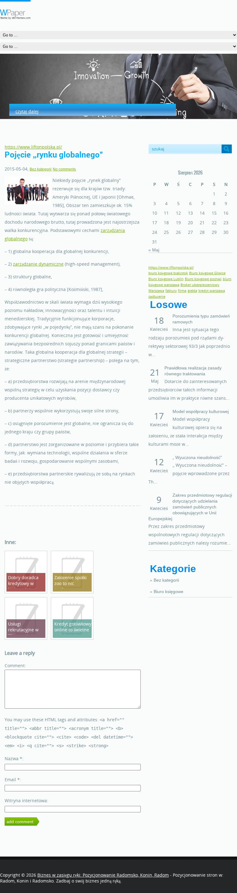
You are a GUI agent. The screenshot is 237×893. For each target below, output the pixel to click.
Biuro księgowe (168, 591)
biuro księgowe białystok (168, 273)
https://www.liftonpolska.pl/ (33, 147)
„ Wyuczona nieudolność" (197, 457)
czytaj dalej (27, 111)
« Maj (153, 249)
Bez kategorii (166, 580)
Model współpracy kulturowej (201, 411)
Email (12, 779)
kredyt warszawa (211, 291)
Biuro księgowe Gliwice (207, 273)
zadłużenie (156, 296)
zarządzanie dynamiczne (38, 264)
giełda (192, 291)
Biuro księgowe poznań (203, 279)
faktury (171, 291)
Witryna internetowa (26, 800)
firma (182, 291)
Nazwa (13, 758)
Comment (15, 665)
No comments (64, 169)
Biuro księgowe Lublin (166, 279)
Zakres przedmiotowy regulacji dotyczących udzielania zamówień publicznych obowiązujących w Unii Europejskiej (190, 507)
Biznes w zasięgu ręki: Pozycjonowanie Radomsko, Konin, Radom (103, 875)
